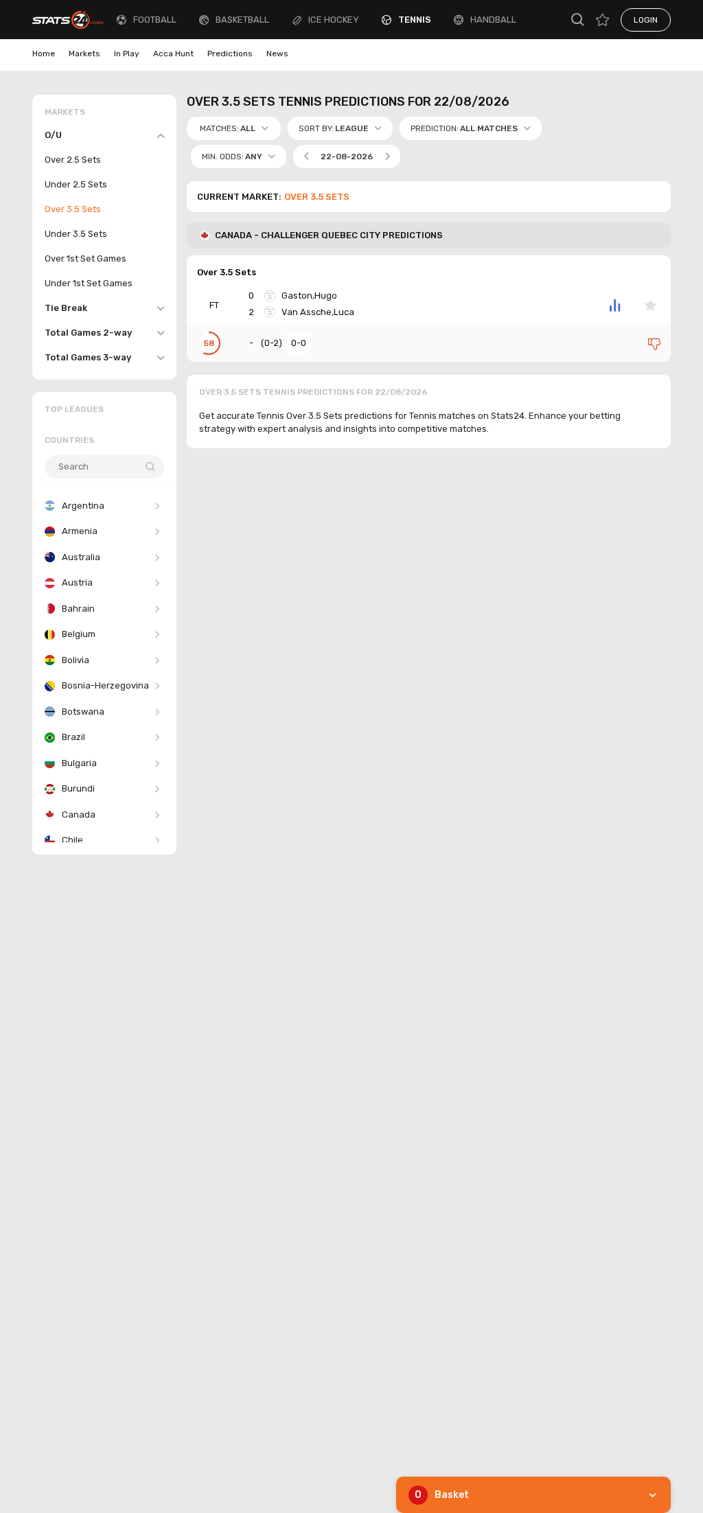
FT (214, 305)
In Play (126, 53)
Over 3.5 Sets (226, 272)
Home (43, 53)
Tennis (414, 19)
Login (646, 20)
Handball (493, 19)
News (277, 53)
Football (154, 19)
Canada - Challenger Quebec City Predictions (329, 235)
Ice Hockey (333, 19)
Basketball (242, 19)
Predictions (230, 53)
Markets (84, 53)
